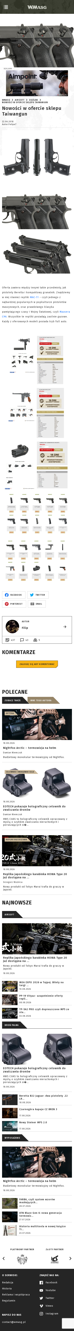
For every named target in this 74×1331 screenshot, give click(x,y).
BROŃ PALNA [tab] (12, 1025)
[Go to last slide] (4, 1258)
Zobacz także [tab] (13, 700)
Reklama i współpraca (16, 1294)
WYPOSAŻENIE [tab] (12, 1138)
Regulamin (8, 1300)
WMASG (6, 100)
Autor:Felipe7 (9, 124)
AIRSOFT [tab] (9, 914)
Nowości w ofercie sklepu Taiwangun (25, 102)
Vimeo (49, 1305)
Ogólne (33, 100)
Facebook (51, 1282)
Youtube (50, 1290)
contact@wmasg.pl (14, 1322)
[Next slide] (70, 1258)
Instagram (51, 1313)
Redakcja (7, 1282)
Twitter (49, 1298)
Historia (7, 1288)
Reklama (8, 69)
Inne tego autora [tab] (40, 700)
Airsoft (19, 100)
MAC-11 (34, 297)
